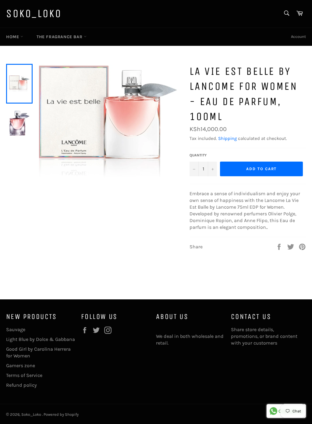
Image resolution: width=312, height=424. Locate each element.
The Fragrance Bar (60, 36)
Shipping (227, 138)
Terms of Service (24, 375)
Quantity (198, 155)
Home (13, 36)
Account (298, 36)
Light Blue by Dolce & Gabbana (40, 339)
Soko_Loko (34, 13)
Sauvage (15, 329)
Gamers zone (20, 365)
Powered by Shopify (61, 414)
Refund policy (21, 385)
